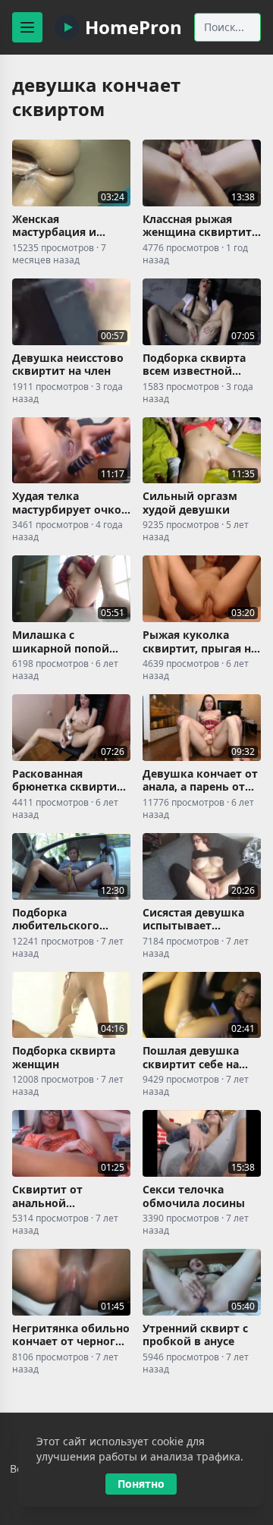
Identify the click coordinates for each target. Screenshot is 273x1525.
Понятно (141, 1483)
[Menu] (27, 27)
